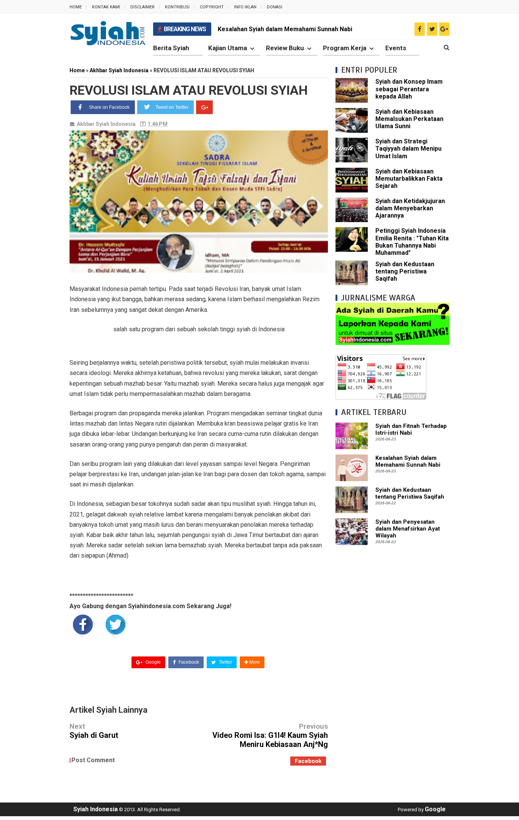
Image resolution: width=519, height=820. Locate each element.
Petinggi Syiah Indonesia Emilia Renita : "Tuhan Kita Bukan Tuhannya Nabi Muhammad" (412, 241)
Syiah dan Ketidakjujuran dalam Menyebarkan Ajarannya (410, 208)
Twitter (225, 662)
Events (395, 48)
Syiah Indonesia (95, 809)
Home (76, 7)
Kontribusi (177, 7)
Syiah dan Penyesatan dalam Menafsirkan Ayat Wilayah (407, 528)
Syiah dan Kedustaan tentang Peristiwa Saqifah (404, 271)
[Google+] (204, 107)
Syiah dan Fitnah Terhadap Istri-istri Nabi (411, 429)
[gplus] (444, 29)
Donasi (274, 7)
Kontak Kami (106, 7)
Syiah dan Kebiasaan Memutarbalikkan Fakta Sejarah (409, 178)
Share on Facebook (109, 107)
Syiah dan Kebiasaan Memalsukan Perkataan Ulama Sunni (409, 119)
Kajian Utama (227, 48)
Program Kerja (344, 48)
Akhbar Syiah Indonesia (106, 124)
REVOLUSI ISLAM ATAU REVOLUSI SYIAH (189, 90)
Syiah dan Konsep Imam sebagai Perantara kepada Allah (409, 89)
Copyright (212, 7)
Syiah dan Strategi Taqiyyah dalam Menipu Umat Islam (408, 148)
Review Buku (285, 48)
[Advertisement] (392, 667)
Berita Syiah (171, 48)
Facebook (188, 662)
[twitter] (432, 29)
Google (152, 662)
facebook (308, 761)
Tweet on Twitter (171, 107)
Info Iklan (245, 7)
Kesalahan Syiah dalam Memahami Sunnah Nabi (285, 29)
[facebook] (420, 29)
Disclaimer (142, 7)
